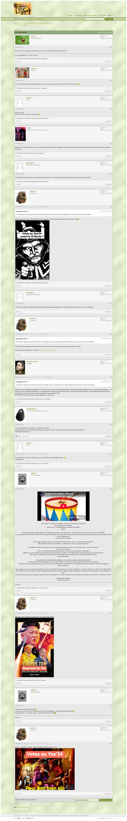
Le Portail (32, 815)
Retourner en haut (40, 815)
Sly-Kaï (28, 98)
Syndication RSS (84, 815)
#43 (111, 613)
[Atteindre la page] (47, 29)
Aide (111, 15)
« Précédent (23, 29)
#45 (111, 743)
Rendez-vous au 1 (18, 23)
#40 (111, 424)
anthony (34, 68)
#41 (111, 454)
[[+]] (15, 58)
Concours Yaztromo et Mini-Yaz (44, 23)
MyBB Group (30, 818)
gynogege (29, 163)
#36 (111, 206)
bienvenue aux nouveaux (47, 350)
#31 (111, 47)
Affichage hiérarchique (105, 32)
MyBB (18, 818)
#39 (111, 377)
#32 (111, 80)
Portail (71, 15)
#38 (111, 334)
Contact (26, 815)
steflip (33, 473)
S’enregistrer (39, 19)
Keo (28, 128)
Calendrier (103, 15)
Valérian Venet (32, 361)
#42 (111, 488)
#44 (111, 705)
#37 (111, 303)
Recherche (79, 15)
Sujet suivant (31, 799)
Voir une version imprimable (22, 807)
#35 (111, 173)
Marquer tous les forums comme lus (70, 815)
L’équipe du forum (18, 815)
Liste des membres (91, 15)
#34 (111, 143)
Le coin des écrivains (29, 23)
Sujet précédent (21, 799)
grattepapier (31, 409)
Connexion (31, 19)
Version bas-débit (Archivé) (53, 815)
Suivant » (43, 29)
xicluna (32, 191)
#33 (111, 108)
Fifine (33, 36)
